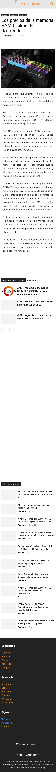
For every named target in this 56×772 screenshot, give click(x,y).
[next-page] (8, 329)
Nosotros (6, 684)
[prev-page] (3, 329)
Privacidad (6, 699)
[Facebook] (4, 42)
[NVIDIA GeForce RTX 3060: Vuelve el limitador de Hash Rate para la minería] (8, 536)
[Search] (52, 4)
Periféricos (7, 663)
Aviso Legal (7, 702)
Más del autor (33, 280)
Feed (6, 726)
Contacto (6, 687)
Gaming (5, 660)
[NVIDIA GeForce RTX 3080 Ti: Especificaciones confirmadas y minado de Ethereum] (8, 608)
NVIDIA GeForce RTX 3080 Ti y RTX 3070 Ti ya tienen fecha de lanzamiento (34, 591)
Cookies (5, 695)
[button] (6, 4)
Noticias (5, 15)
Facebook (8, 722)
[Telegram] (24, 42)
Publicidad (6, 691)
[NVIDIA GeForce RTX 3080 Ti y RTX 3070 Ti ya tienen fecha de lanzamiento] (8, 591)
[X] (11, 42)
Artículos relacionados (13, 280)
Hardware (13, 15)
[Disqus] (28, 371)
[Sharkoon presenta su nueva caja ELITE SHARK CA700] (8, 509)
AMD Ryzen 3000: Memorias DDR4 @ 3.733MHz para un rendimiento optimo (32, 291)
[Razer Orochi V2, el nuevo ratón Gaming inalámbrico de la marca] (8, 578)
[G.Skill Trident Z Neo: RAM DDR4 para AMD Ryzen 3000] (8, 305)
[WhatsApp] (17, 42)
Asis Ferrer (9, 35)
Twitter (7, 719)
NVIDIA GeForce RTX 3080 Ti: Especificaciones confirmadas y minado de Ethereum (33, 607)
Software (6, 656)
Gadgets (5, 667)
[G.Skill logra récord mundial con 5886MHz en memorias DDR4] (8, 319)
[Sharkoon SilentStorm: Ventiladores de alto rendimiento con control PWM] (8, 495)
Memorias (23, 15)
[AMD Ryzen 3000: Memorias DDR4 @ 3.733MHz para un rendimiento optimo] (8, 291)
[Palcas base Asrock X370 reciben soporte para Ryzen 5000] (8, 564)
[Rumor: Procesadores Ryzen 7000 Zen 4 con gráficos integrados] (8, 624)
